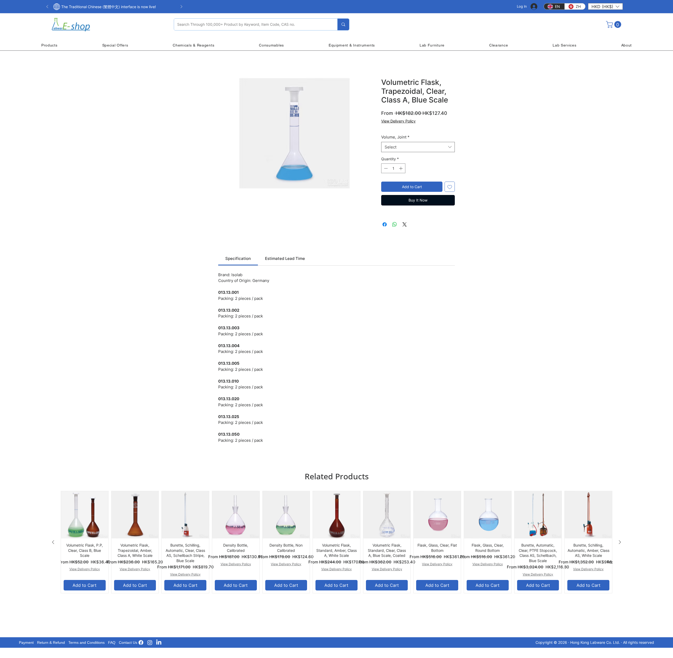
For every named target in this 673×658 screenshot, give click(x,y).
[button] (605, 6)
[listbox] (605, 6)
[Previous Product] (53, 542)
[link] (238, 258)
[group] (336, 542)
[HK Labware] (150, 642)
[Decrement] (385, 168)
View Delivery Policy (398, 121)
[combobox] (418, 147)
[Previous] (47, 7)
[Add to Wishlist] (450, 187)
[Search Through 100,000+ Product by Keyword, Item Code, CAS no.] (343, 24)
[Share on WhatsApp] (394, 224)
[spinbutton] (393, 168)
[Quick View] (84, 514)
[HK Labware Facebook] (141, 642)
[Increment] (401, 168)
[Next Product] (620, 542)
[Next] (181, 7)
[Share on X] (404, 224)
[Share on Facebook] (384, 224)
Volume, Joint (395, 137)
